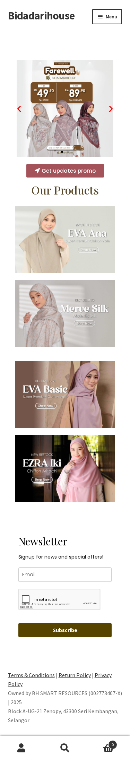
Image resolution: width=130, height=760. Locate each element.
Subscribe (65, 630)
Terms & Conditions (31, 675)
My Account (21, 748)
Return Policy (75, 675)
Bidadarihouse (41, 16)
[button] (62, 152)
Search (65, 748)
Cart (100, 742)
